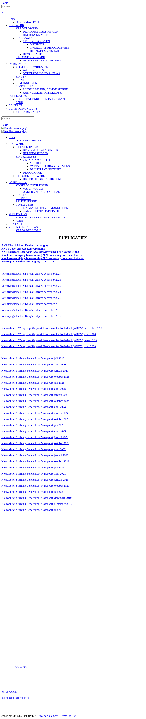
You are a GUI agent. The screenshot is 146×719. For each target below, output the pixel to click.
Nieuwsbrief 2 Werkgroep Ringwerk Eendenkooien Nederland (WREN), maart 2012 (49, 340)
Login (4, 2)
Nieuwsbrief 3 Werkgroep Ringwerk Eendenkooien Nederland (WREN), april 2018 (48, 334)
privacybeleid (9, 691)
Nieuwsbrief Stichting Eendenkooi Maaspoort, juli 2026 (32, 358)
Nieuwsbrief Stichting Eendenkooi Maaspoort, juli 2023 (32, 425)
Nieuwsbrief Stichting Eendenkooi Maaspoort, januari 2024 (34, 412)
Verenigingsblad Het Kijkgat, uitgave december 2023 (31, 279)
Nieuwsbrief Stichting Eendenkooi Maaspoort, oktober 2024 (35, 400)
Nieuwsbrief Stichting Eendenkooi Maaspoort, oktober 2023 (35, 419)
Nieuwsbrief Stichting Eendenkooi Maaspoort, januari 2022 (34, 455)
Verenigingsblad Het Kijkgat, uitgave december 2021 (31, 291)
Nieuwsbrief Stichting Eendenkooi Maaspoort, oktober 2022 (35, 443)
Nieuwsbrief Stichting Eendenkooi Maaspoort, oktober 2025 (35, 376)
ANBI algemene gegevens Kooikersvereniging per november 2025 (40, 251)
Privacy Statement (48, 715)
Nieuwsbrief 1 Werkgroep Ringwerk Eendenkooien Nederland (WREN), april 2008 (48, 346)
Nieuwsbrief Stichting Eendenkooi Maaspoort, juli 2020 (32, 491)
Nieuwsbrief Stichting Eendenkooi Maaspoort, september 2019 (36, 503)
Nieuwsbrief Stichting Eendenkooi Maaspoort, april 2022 (33, 449)
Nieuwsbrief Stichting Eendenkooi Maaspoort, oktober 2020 (35, 485)
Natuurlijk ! (21, 667)
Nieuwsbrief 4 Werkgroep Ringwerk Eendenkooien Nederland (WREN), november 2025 (51, 328)
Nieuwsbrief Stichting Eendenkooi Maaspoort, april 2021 (33, 473)
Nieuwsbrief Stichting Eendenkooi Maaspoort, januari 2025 (34, 394)
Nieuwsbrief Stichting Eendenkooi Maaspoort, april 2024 (33, 406)
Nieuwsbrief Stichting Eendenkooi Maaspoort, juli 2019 (32, 509)
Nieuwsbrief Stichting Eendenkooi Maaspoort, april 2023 (33, 431)
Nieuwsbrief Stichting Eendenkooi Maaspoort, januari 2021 (34, 479)
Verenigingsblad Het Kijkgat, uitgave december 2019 (31, 303)
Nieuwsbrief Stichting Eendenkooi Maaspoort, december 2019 (36, 497)
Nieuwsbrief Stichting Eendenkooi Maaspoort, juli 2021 (32, 467)
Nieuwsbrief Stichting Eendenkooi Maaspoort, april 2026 (33, 364)
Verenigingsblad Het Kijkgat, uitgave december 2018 (31, 309)
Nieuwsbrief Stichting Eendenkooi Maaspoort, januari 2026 (34, 370)
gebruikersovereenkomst (15, 697)
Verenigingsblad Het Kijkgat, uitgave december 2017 (31, 316)
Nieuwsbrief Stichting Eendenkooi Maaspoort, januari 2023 (34, 437)
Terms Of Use (68, 715)
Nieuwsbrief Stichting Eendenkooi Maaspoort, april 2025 (33, 388)
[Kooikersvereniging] (14, 128)
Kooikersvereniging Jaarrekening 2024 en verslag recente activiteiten (42, 255)
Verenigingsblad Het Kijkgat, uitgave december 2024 (31, 273)
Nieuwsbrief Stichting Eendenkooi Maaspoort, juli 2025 (32, 382)
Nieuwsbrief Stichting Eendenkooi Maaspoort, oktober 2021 (35, 461)
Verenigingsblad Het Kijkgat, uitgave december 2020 (31, 297)
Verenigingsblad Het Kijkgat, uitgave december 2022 (31, 285)
